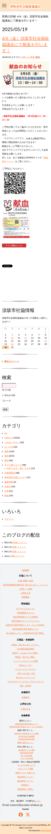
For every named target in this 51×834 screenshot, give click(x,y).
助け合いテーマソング (25, 677)
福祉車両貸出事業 (26, 753)
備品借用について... (25, 781)
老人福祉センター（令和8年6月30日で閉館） (25, 633)
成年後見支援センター (15, 477)
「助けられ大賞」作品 (25, 673)
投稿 (15, 542)
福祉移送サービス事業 (26, 750)
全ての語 (6, 389)
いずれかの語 (8, 395)
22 (45, 341)
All (5, 433)
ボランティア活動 (25, 768)
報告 (6, 455)
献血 (38, 57)
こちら (38, 801)
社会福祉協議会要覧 (25, 649)
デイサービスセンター (25, 609)
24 (12, 344)
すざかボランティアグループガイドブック (25, 681)
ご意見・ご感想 (25, 589)
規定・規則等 (25, 686)
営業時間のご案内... (25, 789)
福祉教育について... (25, 777)
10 (12, 337)
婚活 (6, 460)
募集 (32, 57)
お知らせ (25, 57)
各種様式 (25, 697)
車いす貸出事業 (26, 756)
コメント (22, 542)
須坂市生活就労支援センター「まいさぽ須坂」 (26, 625)
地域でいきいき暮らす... (25, 773)
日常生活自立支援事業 (26, 736)
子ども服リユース (13, 465)
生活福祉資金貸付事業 (26, 739)
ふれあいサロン (12, 442)
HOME (25, 570)
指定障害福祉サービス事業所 (25, 617)
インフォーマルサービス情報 (25, 661)
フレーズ (6, 400)
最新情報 (8, 482)
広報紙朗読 (9, 472)
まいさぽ (8, 446)
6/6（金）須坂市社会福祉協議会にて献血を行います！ (25, 44)
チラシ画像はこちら (14, 245)
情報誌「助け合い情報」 (25, 657)
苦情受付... (25, 785)
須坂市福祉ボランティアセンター (25, 621)
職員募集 (25, 597)
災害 (6, 491)
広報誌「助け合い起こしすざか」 (25, 645)
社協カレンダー (25, 665)
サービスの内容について (26, 765)
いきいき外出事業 (26, 758)
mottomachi (46, 830)
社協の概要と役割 (25, 580)
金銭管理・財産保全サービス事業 (26, 733)
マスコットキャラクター (25, 669)
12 (25, 337)
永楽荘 (7, 486)
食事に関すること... (25, 742)
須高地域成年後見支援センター (25, 629)
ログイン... (9, 519)
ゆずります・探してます (19, 468)
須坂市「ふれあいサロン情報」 (25, 653)
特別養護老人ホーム (25, 613)
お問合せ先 (25, 593)
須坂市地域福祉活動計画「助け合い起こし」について (25, 585)
